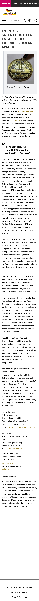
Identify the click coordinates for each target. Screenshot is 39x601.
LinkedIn (5, 469)
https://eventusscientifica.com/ (22, 427)
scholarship (15, 121)
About (9, 587)
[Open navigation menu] (4, 20)
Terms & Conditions (19, 597)
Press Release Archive (23, 587)
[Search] (24, 20)
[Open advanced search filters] (29, 20)
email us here (7, 463)
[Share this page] (35, 20)
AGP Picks (5, 4)
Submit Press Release (19, 592)
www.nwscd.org (15, 449)
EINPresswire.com (25, 111)
